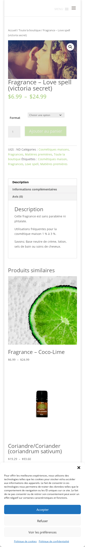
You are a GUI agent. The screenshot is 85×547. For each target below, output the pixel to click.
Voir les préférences (42, 532)
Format (15, 118)
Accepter (43, 510)
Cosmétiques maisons (54, 149)
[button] (79, 468)
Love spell (32, 164)
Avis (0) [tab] (17, 196)
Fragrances (15, 154)
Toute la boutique (30, 30)
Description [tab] (20, 182)
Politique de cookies (25, 541)
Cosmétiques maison (52, 159)
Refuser (42, 521)
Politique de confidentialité (54, 541)
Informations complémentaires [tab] (34, 189)
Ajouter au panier (45, 131)
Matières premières (38, 154)
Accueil (12, 30)
